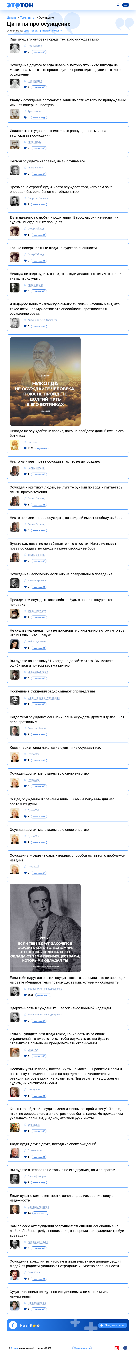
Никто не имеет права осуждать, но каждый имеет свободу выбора (66, 517)
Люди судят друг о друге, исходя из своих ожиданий (53, 1144)
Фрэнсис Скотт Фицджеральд (45, 988)
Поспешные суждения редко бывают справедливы (52, 691)
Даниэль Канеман (38, 1206)
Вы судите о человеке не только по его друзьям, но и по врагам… (64, 1169)
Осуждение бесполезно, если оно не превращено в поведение (61, 574)
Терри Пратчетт (37, 611)
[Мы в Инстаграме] (117, 1348)
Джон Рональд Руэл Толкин (44, 697)
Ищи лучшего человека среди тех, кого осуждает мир (54, 39)
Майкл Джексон (37, 641)
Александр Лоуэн (38, 1241)
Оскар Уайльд (36, 228)
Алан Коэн (34, 1272)
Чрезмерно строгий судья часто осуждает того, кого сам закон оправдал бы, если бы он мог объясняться (62, 189)
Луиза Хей (33, 754)
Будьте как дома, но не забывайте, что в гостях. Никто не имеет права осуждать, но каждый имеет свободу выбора (63, 545)
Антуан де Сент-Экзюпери (43, 320)
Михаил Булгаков (38, 672)
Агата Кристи (35, 167)
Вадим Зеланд (36, 468)
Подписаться (114, 1325)
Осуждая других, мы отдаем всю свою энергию (49, 773)
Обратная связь (81, 1348)
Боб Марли (34, 1124)
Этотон (15, 1348)
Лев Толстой (35, 45)
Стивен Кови (35, 1150)
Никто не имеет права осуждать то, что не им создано (55, 461)
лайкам (34, 30)
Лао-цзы (33, 442)
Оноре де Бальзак (38, 198)
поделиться (38, 52)
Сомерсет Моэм (37, 728)
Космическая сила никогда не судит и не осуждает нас (55, 747)
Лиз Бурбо (34, 1089)
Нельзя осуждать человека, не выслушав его (47, 161)
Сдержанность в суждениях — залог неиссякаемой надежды (60, 1008)
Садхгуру (33, 1049)
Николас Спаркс (37, 1302)
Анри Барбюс (35, 284)
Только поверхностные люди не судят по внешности (53, 247)
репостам (45, 30)
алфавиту (57, 30)
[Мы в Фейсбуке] (125, 1348)
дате (26, 30)
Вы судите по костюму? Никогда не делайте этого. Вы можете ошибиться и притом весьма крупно (62, 663)
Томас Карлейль (37, 580)
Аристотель (34, 111)
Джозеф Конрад (37, 1176)
